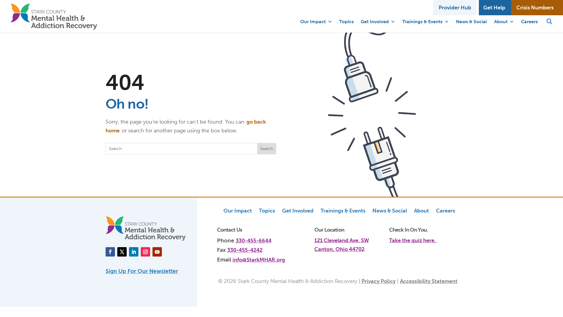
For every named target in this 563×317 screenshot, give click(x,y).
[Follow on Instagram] (145, 252)
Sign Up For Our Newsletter (142, 271)
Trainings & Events (422, 21)
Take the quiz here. (413, 240)
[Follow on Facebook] (110, 252)
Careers (529, 21)
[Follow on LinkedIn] (133, 252)
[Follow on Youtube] (157, 252)
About (501, 21)
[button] (549, 22)
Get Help (494, 7)
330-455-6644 (254, 240)
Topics (346, 21)
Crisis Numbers (535, 7)
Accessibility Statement (428, 281)
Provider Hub (455, 7)
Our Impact (313, 21)
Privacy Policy (379, 281)
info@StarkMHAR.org (259, 260)
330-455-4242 (244, 250)
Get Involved (375, 21)
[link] (423, 237)
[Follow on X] (122, 252)
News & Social (471, 21)
